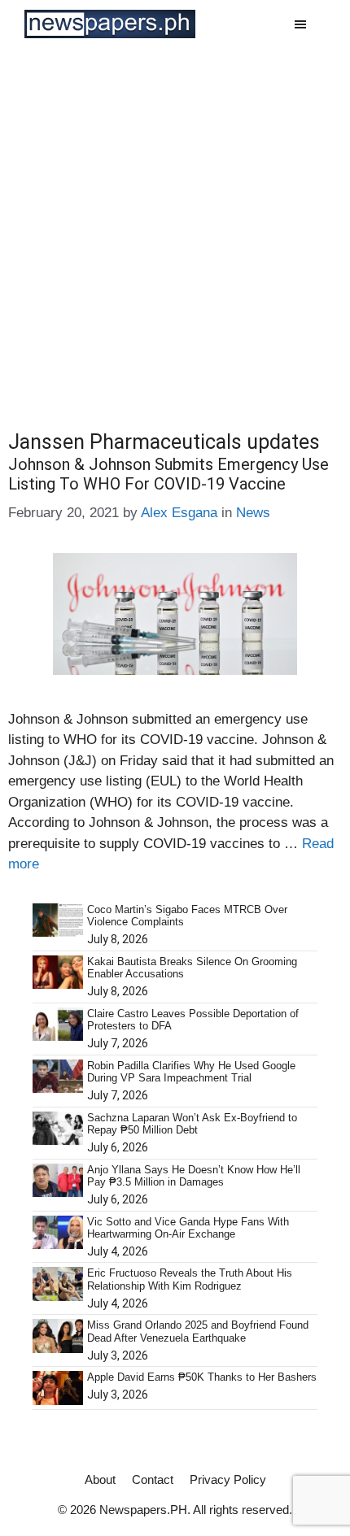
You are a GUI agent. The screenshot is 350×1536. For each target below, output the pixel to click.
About (100, 1479)
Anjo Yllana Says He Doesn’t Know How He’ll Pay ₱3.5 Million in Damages (193, 1176)
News (253, 512)
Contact (152, 1479)
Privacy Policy (228, 1479)
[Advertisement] (175, 231)
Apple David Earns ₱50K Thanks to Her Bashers (202, 1377)
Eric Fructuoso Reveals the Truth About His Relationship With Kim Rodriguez (189, 1279)
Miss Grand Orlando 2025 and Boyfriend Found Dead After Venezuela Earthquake (197, 1331)
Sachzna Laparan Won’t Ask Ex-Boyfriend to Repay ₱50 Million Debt (192, 1124)
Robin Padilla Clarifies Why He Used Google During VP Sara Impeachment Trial (191, 1072)
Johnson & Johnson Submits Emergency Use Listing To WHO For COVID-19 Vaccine (168, 474)
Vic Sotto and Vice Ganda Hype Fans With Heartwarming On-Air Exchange (188, 1228)
